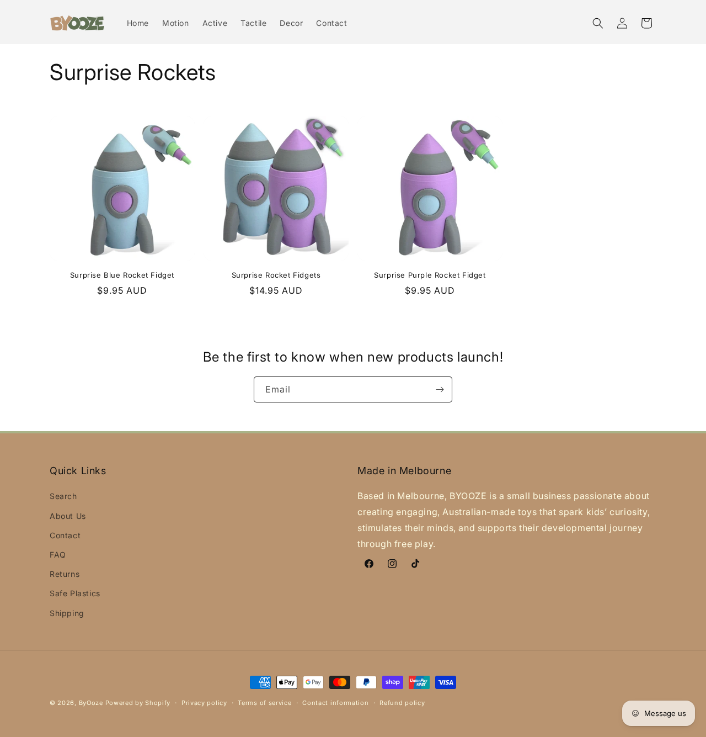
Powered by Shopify (138, 703)
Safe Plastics (75, 593)
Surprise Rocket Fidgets (276, 275)
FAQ (58, 554)
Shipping (67, 613)
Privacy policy (204, 703)
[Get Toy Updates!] (439, 389)
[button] (598, 23)
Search (63, 496)
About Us (68, 516)
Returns (64, 574)
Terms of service (264, 703)
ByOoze (91, 703)
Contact (65, 535)
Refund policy (402, 703)
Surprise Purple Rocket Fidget (429, 275)
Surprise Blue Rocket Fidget (122, 275)
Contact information (335, 703)
